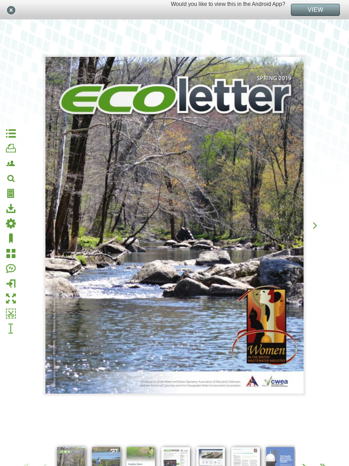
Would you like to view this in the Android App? (228, 4)
